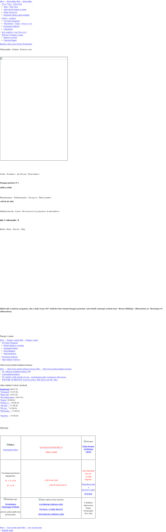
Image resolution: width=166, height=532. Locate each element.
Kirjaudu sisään (7, 530)
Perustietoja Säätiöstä (11, 26)
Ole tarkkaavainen (7, 397)
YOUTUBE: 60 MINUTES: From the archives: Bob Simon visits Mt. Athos (30, 380)
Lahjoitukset (8, 29)
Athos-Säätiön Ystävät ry (11, 359)
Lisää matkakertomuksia (11, 374)
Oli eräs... (4, 408)
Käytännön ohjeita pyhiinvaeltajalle (17, 15)
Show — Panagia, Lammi (9, 340)
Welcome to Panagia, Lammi (12, 35)
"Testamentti (4, 392)
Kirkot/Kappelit (9, 351)
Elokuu (3, 400)
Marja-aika (5, 394)
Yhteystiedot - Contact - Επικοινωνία (18, 23)
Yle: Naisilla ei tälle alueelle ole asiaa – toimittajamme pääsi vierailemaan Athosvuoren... (34, 377)
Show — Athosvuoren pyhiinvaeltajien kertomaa (18, 369)
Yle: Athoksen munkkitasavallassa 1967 (16, 371)
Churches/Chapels (10, 40)
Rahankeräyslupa (88, 487)
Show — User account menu (10, 527)
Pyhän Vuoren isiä (10, 12)
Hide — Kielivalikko (24, 1)
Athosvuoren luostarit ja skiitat (15, 9)
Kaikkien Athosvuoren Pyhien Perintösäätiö (16, 44)
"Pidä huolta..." (5, 411)
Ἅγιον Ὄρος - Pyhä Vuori (12, 4)
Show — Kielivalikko (8, 1)
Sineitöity (4, 415)
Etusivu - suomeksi (9, 18)
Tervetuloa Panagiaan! (12, 21)
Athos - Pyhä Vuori (11, 7)
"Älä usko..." (5, 405)
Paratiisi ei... (5, 403)
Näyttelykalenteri (10, 353)
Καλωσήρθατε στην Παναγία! (14, 32)
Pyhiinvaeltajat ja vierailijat (14, 345)
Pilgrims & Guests (10, 37)
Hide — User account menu (32, 527)
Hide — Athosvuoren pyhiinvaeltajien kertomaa (53, 369)
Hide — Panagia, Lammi (29, 340)
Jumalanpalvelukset (11, 348)
